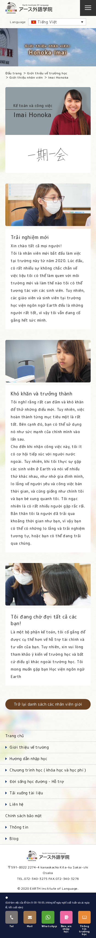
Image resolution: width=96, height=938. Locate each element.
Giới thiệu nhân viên (26, 77)
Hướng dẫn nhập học (28, 758)
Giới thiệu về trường (29, 747)
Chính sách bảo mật (23, 815)
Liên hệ (16, 804)
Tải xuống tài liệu (26, 792)
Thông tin (19, 827)
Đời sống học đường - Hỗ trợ (37, 781)
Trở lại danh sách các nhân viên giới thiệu (48, 706)
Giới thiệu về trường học (47, 73)
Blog (14, 838)
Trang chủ (14, 735)
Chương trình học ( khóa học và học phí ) (48, 770)
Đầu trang (13, 73)
